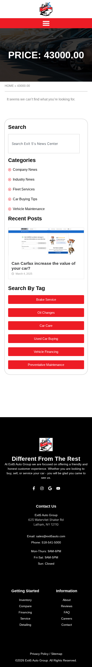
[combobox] (44, 143)
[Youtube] (58, 488)
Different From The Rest (46, 458)
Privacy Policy (39, 653)
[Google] (50, 488)
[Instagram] (42, 488)
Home (9, 85)
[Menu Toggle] (46, 23)
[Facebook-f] (34, 488)
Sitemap (56, 653)
